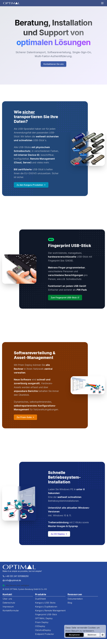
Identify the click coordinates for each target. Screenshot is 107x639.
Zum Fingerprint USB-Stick (64, 297)
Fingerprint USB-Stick (46, 614)
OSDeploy (40, 626)
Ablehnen (92, 635)
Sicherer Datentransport (31, 52)
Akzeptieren (74, 635)
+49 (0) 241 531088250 (17, 576)
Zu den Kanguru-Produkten (30, 185)
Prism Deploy (41, 622)
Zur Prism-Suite (24, 417)
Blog (70, 602)
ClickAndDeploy (43, 630)
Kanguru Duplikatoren (46, 606)
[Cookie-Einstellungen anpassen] (102, 635)
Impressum (8, 606)
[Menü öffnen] (102, 3)
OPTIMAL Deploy (44, 618)
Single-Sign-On (81, 52)
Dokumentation (75, 598)
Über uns (7, 598)
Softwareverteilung (59, 52)
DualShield (40, 598)
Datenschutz (9, 602)
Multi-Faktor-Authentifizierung (53, 56)
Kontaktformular (11, 610)
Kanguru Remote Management (50, 610)
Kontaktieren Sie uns (53, 64)
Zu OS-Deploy (58, 534)
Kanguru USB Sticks (45, 602)
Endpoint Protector (44, 634)
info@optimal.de (13, 580)
